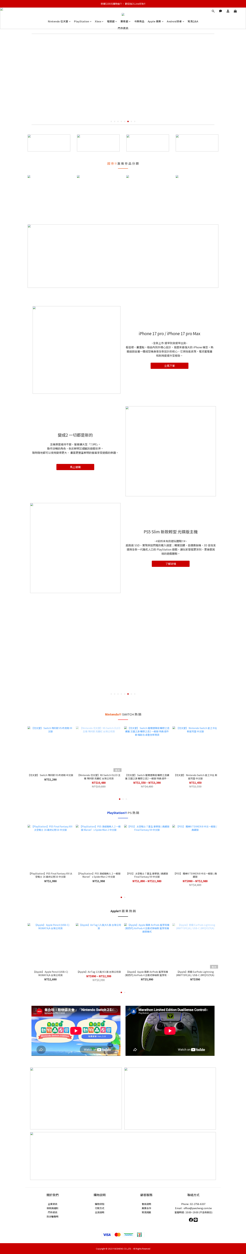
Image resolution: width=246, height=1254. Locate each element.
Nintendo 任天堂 (58, 21)
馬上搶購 (75, 467)
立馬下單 (169, 366)
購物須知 (99, 1204)
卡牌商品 (139, 21)
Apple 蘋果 (154, 21)
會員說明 (146, 1204)
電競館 (111, 21)
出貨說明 (99, 1212)
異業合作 (146, 1208)
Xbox (98, 21)
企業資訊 (52, 1204)
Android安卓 (174, 21)
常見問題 (146, 1212)
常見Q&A (193, 21)
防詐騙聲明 (52, 1216)
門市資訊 (123, 28)
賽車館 (124, 21)
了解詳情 (170, 564)
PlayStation (81, 21)
